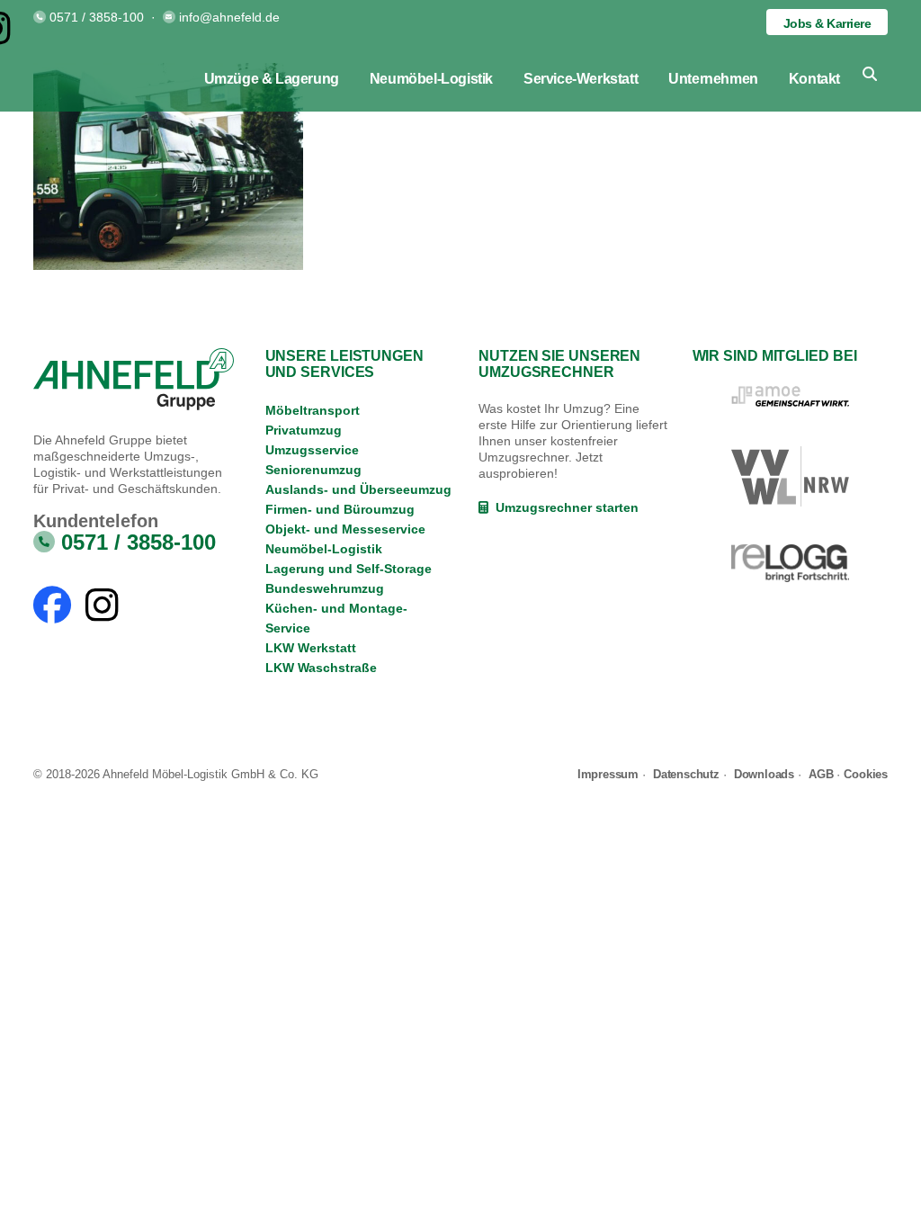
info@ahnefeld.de (229, 17)
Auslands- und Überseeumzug (358, 489)
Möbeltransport (312, 410)
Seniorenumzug (313, 469)
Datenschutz (686, 774)
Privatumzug (303, 430)
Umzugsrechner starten (563, 507)
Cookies (866, 774)
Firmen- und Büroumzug (340, 509)
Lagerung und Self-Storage (348, 568)
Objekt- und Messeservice (345, 529)
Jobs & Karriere (827, 23)
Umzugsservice (312, 450)
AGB (821, 774)
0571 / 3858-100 (96, 17)
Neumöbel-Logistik (323, 549)
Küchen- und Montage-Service (336, 618)
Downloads (764, 774)
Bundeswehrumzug (324, 588)
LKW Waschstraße (321, 667)
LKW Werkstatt (310, 648)
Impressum (608, 774)
